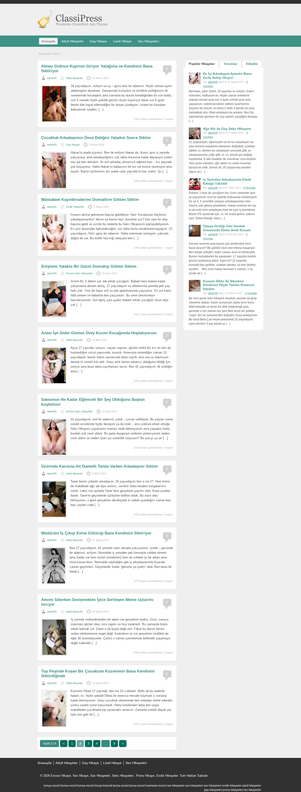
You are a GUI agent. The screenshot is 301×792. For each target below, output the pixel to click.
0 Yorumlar (249, 187)
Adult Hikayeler (72, 41)
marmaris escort (156, 785)
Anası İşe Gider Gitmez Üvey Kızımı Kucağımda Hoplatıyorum (99, 333)
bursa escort (121, 785)
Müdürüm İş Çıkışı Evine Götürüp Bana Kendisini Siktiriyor (96, 533)
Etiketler (252, 64)
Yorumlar (230, 64)
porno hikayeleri (233, 790)
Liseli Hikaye (122, 41)
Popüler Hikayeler (202, 64)
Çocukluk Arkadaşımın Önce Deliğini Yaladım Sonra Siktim (96, 137)
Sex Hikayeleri (148, 41)
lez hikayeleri (252, 790)
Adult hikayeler (74, 78)
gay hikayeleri (213, 790)
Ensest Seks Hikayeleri (79, 273)
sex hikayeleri (176, 785)
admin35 (52, 78)
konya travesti (103, 785)
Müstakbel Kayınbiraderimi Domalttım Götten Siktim (90, 199)
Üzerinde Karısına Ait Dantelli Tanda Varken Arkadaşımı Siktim (99, 466)
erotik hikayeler (232, 785)
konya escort (52, 785)
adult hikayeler (251, 785)
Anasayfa (48, 41)
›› (123, 743)
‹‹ (64, 743)
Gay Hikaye (98, 41)
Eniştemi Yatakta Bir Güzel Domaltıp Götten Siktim (88, 266)
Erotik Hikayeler (75, 206)
